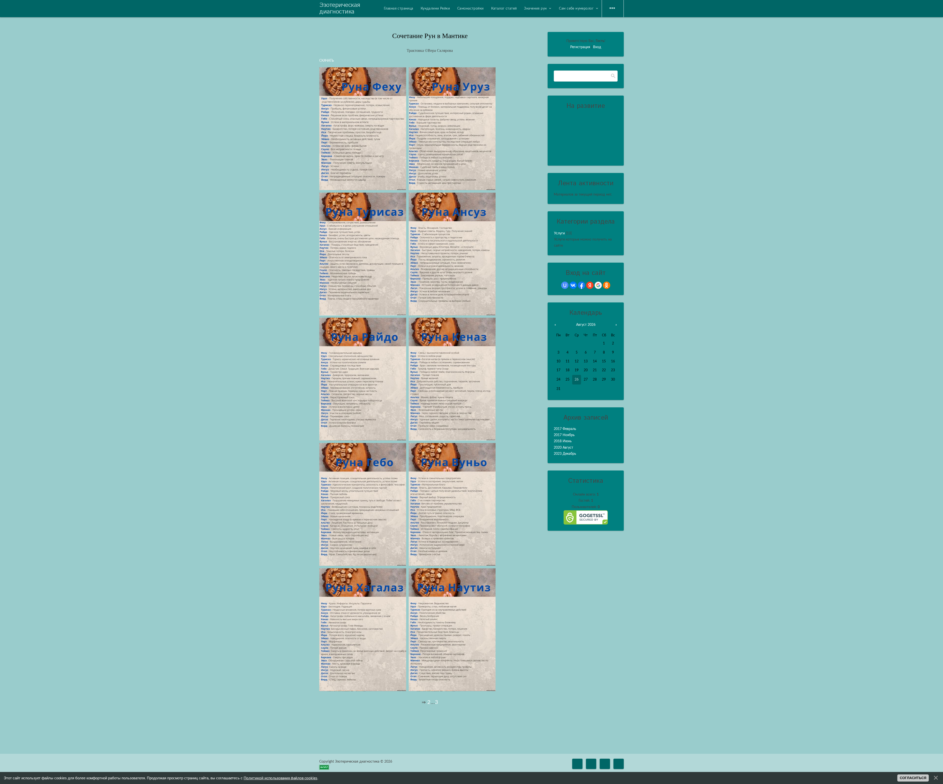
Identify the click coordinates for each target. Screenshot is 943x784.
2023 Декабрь (565, 454)
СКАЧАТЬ (326, 60)
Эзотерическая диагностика (339, 8)
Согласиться (913, 778)
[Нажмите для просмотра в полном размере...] (362, 189)
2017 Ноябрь (564, 435)
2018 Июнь (563, 441)
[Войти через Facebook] (581, 285)
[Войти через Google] (598, 285)
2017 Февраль (565, 429)
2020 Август (563, 447)
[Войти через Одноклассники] (606, 285)
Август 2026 (586, 325)
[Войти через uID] (565, 285)
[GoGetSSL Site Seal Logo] (586, 517)
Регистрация (580, 47)
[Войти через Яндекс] (590, 285)
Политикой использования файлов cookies (280, 778)
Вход (597, 47)
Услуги (559, 233)
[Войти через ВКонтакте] (573, 285)
